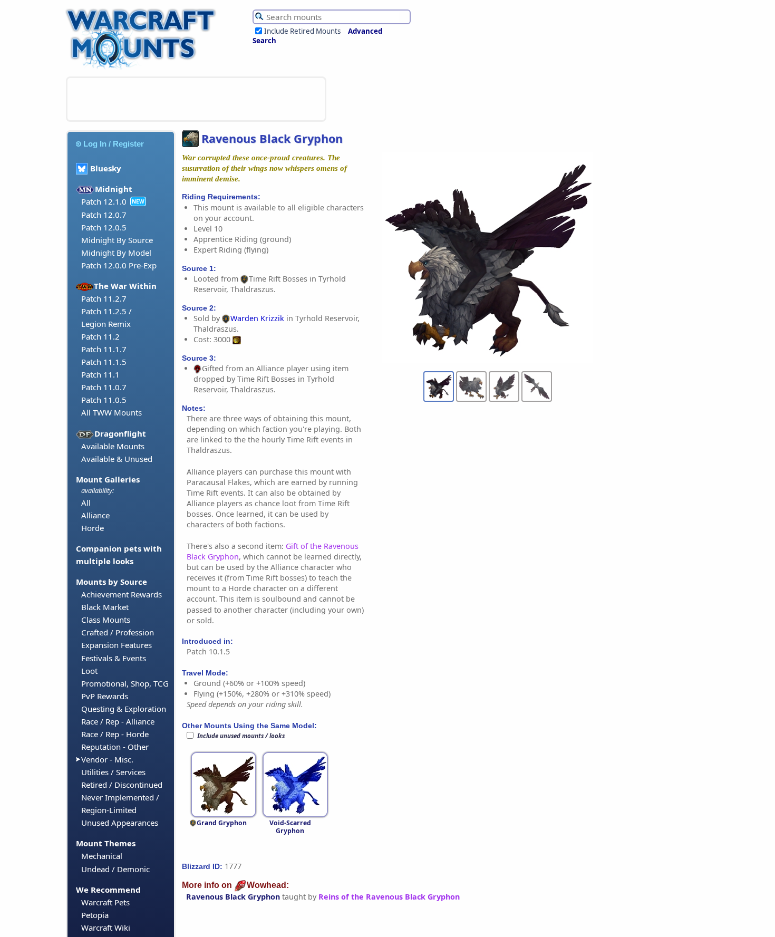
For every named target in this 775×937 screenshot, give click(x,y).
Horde (92, 528)
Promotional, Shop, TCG (125, 683)
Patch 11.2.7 (104, 298)
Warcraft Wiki (105, 927)
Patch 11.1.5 (104, 361)
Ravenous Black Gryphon (233, 897)
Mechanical (101, 856)
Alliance (95, 515)
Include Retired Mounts (302, 31)
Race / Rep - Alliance (117, 721)
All (86, 502)
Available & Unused (116, 458)
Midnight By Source (117, 240)
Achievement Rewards (121, 594)
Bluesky (105, 168)
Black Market (105, 607)
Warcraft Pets (105, 902)
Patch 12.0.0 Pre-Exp (119, 265)
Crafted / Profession (117, 632)
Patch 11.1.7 (104, 349)
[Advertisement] (196, 99)
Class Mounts (105, 619)
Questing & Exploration (123, 708)
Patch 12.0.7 (104, 214)
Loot (89, 670)
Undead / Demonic (115, 869)
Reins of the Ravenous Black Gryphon (389, 897)
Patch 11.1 (100, 374)
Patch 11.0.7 (104, 387)
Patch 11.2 (100, 336)
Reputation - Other (115, 746)
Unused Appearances (119, 822)
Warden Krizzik (257, 318)
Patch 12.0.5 (104, 227)
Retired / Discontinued (121, 784)
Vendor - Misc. (107, 759)
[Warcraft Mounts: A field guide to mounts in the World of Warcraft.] (143, 68)
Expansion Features (116, 645)
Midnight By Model (116, 252)
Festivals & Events (113, 658)
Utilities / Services (113, 772)
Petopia (95, 915)
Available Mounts (112, 446)
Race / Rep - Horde (115, 734)
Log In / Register (113, 144)
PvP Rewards (104, 696)
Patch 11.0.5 (104, 399)
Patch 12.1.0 (104, 201)
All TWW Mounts (111, 412)
